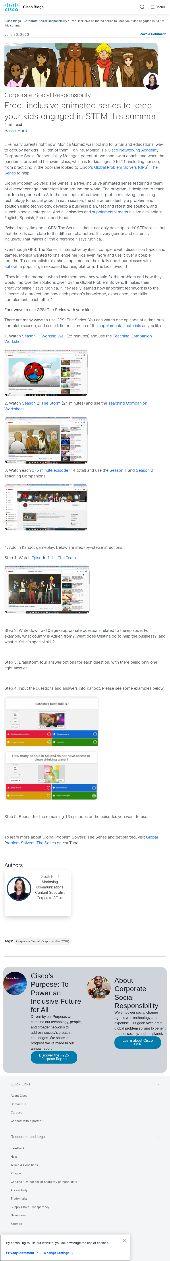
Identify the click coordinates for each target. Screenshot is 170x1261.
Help (14, 1156)
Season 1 (118, 471)
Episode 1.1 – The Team (54, 558)
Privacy (16, 1173)
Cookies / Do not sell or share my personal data (44, 1181)
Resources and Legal (28, 1137)
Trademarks (19, 1198)
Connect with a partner (26, 1121)
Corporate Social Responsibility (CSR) (42, 941)
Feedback (18, 1148)
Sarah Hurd (15, 131)
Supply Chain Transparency (30, 1207)
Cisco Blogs (33, 7)
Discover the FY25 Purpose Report (54, 1057)
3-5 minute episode (50, 471)
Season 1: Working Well (43, 336)
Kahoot (10, 267)
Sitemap (16, 1223)
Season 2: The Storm (41, 403)
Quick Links (20, 1084)
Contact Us (18, 1104)
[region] (65, 1247)
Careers (16, 1112)
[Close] (124, 1240)
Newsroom (18, 1215)
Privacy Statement (20, 1253)
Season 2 (144, 471)
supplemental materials (113, 212)
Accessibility (19, 1190)
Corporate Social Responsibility (45, 21)
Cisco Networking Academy (133, 150)
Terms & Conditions (24, 1165)
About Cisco (19, 1095)
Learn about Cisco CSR (138, 1042)
